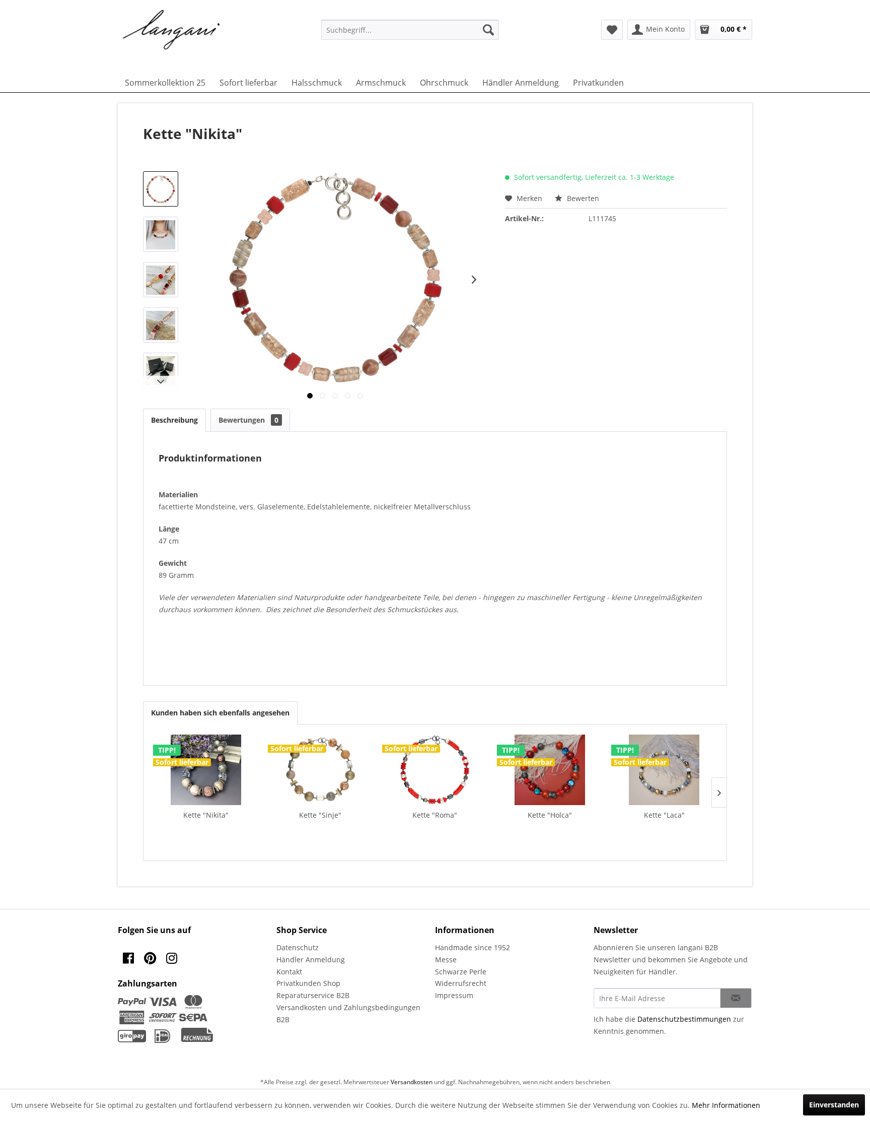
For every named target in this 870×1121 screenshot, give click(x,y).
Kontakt (289, 971)
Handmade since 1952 (472, 947)
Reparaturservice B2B (312, 995)
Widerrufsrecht (460, 983)
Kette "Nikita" (206, 815)
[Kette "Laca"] (664, 770)
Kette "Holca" (550, 815)
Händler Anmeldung (310, 959)
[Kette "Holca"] (549, 770)
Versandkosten (411, 1082)
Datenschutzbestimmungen (684, 1019)
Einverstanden (834, 1104)
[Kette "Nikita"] (206, 770)
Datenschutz (297, 947)
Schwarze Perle (460, 971)
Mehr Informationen (726, 1105)
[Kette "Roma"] (435, 770)
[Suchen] (488, 30)
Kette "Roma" (434, 815)
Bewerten (582, 198)
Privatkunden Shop (308, 983)
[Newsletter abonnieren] (736, 998)
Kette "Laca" (664, 815)
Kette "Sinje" (320, 815)
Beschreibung (174, 420)
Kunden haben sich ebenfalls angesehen (220, 712)
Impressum (454, 995)
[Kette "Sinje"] (320, 770)
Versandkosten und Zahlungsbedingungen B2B (348, 1013)
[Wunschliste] (612, 30)
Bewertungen (248, 420)
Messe (446, 959)
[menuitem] (410, 30)
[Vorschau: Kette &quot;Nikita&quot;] (160, 189)
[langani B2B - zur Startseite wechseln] (172, 30)
